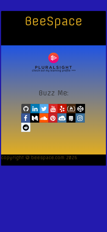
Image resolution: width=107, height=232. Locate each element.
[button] (26, 108)
